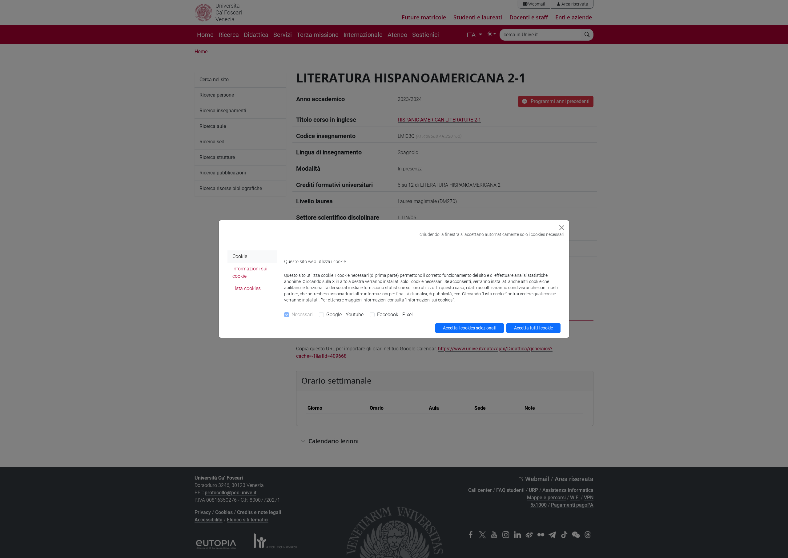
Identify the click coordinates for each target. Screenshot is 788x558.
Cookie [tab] (239, 256)
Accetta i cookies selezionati (469, 327)
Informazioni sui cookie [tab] (249, 272)
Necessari (302, 314)
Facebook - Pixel (395, 314)
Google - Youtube (345, 314)
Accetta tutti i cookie (533, 327)
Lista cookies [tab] (246, 288)
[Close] (562, 228)
